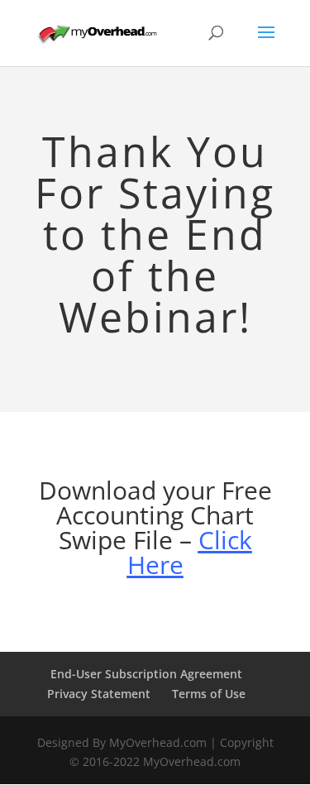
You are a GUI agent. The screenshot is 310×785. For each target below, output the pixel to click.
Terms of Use (209, 693)
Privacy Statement (98, 693)
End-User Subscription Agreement (146, 674)
